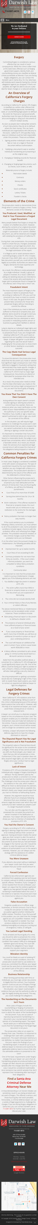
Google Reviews (19, 1173)
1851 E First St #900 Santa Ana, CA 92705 (19, 1135)
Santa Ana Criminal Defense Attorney (19, 1083)
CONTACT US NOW (19, 37)
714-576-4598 (19, 1138)
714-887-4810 (12, 11)
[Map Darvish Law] (19, 1196)
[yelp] (19, 1168)
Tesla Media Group (26, 1222)
